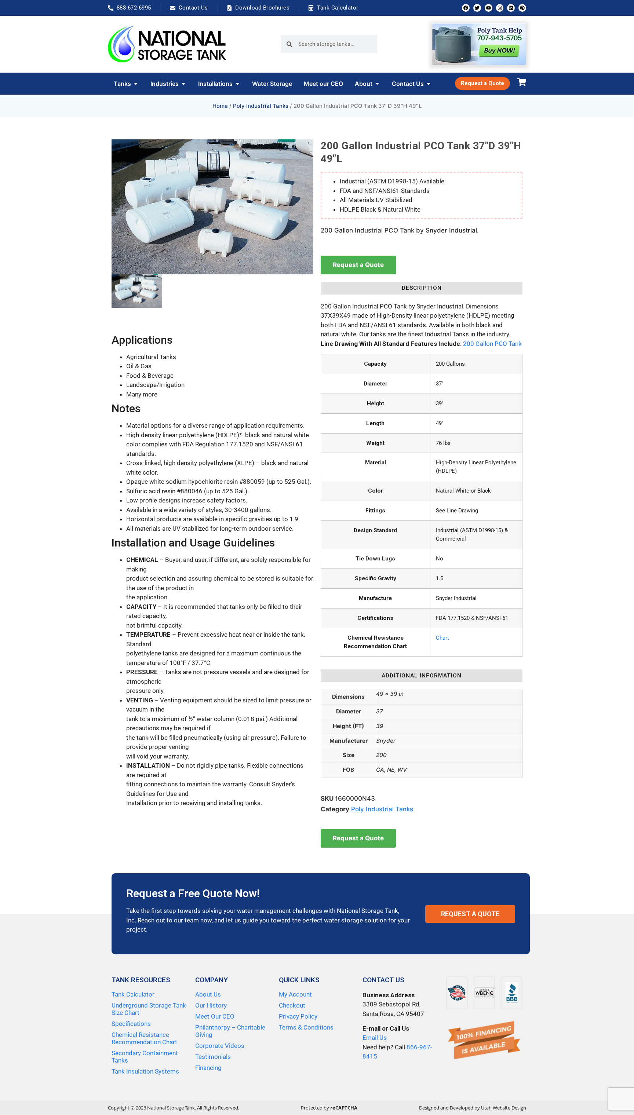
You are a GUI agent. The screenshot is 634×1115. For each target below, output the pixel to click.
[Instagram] (500, 8)
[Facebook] (466, 8)
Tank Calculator (133, 994)
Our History (211, 1005)
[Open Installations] (237, 83)
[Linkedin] (511, 8)
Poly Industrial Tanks (260, 105)
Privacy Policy (298, 1016)
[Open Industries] (183, 83)
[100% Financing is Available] (484, 1041)
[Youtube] (488, 8)
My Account (295, 994)
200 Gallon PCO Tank (492, 343)
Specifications (131, 1023)
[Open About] (377, 83)
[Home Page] (167, 44)
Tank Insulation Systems (145, 1071)
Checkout (292, 1005)
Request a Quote (358, 264)
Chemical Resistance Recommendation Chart (144, 1038)
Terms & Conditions (306, 1027)
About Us (208, 994)
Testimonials (213, 1056)
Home (220, 105)
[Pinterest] (522, 8)
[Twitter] (477, 8)
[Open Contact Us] (428, 83)
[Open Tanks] (136, 83)
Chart (442, 638)
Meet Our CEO (214, 1016)
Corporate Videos (219, 1045)
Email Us (374, 1037)
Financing (208, 1067)
